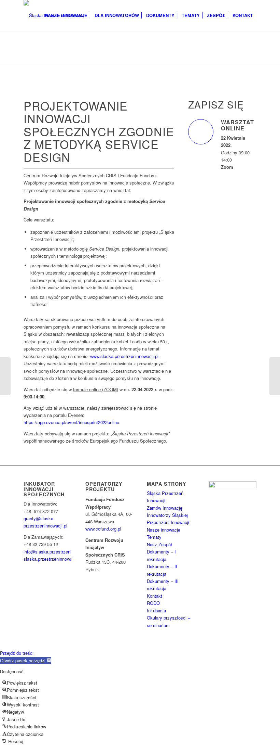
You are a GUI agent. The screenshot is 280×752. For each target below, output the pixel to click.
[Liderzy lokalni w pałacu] (5, 376)
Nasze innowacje (163, 529)
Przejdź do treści (16, 653)
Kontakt (154, 595)
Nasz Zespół (159, 544)
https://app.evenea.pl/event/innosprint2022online (71, 422)
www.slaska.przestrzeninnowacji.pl (124, 356)
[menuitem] (66, 15)
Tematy (154, 537)
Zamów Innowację (164, 508)
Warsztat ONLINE (237, 125)
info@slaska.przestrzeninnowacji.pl (58, 551)
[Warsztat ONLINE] (200, 131)
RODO (153, 603)
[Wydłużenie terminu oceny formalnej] (274, 376)
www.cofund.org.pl (103, 528)
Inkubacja (156, 610)
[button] (25, 660)
